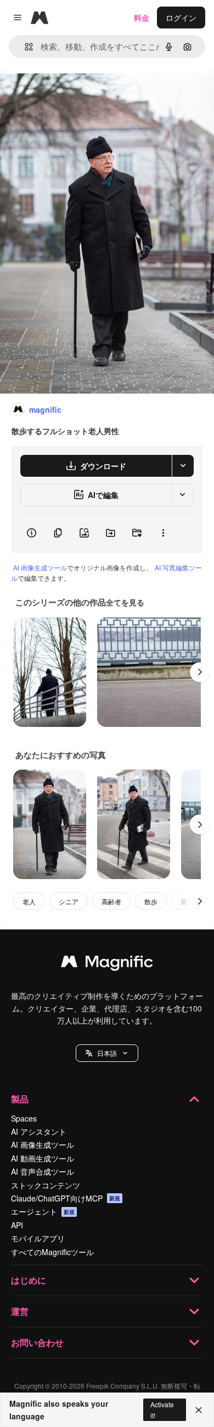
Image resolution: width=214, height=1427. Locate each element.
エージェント (43, 1211)
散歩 (150, 901)
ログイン (181, 17)
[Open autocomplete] (24, 47)
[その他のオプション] (163, 533)
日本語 (107, 1053)
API (17, 1225)
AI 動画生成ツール (42, 1158)
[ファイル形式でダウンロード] (183, 466)
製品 (20, 1099)
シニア (68, 901)
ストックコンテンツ (45, 1185)
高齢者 (111, 901)
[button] (107, 1053)
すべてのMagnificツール (52, 1251)
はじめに (28, 1280)
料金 (141, 17)
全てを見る (125, 602)
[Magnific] (107, 964)
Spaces (24, 1118)
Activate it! (162, 1409)
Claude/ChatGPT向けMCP (65, 1198)
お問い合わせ (37, 1342)
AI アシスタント (38, 1131)
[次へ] (200, 672)
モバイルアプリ (38, 1238)
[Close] (199, 1410)
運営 (20, 1311)
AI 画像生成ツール (40, 567)
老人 (29, 901)
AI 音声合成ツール (42, 1171)
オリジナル (75, 94)
